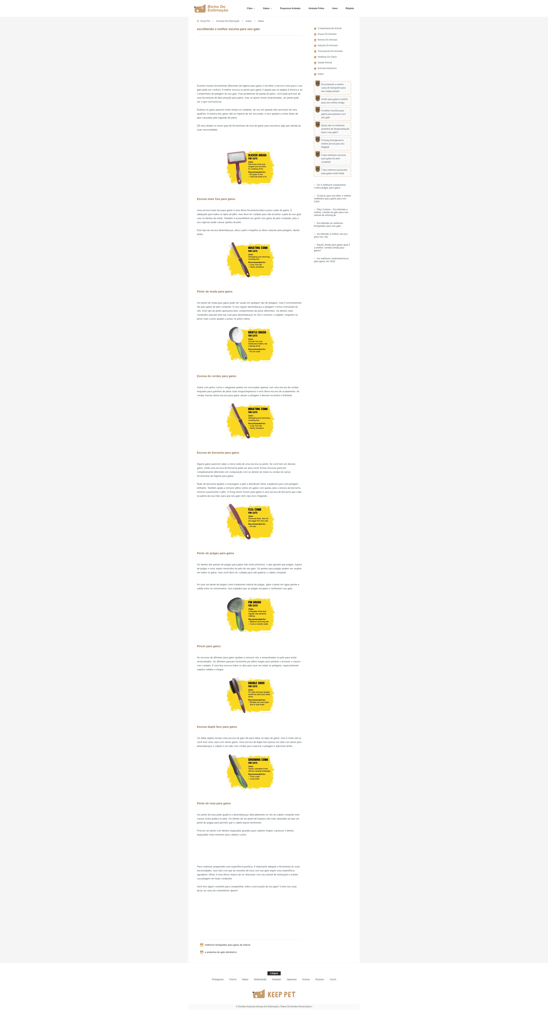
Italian (245, 979)
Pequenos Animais (290, 8)
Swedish (276, 979)
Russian (320, 979)
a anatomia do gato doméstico (221, 952)
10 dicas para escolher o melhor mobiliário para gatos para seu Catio (332, 198)
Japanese (292, 979)
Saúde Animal (325, 62)
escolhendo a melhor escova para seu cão (330, 235)
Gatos (266, 8)
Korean (306, 979)
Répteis (350, 8)
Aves (335, 8)
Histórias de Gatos (327, 57)
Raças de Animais (327, 34)
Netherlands (260, 979)
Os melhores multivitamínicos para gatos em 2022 (331, 260)
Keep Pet (205, 21)
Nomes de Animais (327, 40)
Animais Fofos (316, 8)
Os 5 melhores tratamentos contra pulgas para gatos (330, 186)
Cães (249, 8)
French (232, 979)
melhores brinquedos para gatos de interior (227, 945)
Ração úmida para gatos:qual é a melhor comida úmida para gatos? (332, 247)
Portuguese (218, 979)
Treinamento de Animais (330, 51)
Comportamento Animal (330, 28)
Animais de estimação (227, 21)
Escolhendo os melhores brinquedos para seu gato (328, 224)
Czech (333, 979)
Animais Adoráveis (327, 68)
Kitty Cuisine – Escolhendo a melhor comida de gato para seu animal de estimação (331, 212)
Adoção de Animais (328, 45)
